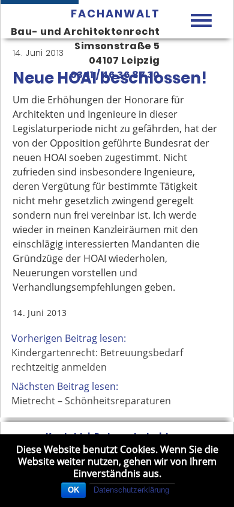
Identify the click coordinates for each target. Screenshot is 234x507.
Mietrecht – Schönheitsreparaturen (91, 400)
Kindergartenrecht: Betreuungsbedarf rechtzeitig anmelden (97, 360)
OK (73, 490)
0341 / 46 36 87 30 (115, 75)
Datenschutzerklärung (131, 490)
